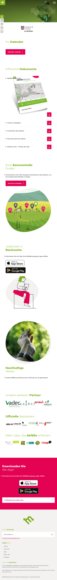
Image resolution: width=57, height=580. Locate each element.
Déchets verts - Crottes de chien (18, 147)
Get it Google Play (28, 491)
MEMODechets (28, 520)
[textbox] (26, 534)
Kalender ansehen (14, 52)
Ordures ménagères (14, 123)
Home (6, 546)
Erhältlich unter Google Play (16, 270)
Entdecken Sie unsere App (14, 500)
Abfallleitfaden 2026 (14, 78)
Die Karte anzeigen (15, 183)
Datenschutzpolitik (35, 577)
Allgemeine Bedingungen (22, 577)
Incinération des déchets (15, 131)
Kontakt (6, 557)
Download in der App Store (15, 263)
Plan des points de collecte (16, 139)
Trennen (6, 549)
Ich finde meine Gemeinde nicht (11, 538)
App (5, 552)
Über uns (7, 554)
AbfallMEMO (2, 2)
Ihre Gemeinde (2, 17)
